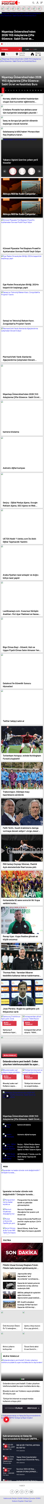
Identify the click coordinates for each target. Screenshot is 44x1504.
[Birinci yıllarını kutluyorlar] (11, 1338)
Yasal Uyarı (28, 1501)
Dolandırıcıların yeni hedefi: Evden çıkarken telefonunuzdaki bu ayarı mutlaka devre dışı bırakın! (21, 1384)
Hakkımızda (7, 1498)
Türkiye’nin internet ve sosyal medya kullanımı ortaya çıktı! (18, 1399)
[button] (2, 44)
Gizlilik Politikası (23, 1498)
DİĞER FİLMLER (32, 1408)
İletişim (14, 1498)
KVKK (38, 1498)
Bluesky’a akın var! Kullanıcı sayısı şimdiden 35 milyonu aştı (21, 1392)
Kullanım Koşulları (18, 1501)
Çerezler (32, 1498)
